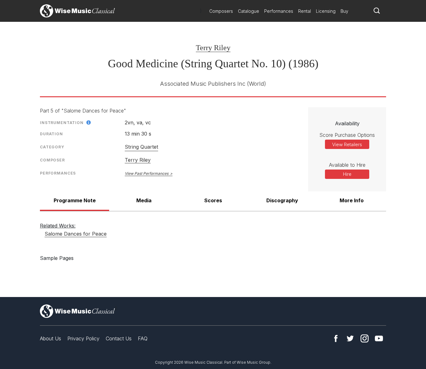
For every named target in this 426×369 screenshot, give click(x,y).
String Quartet (141, 147)
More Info (352, 200)
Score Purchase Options (347, 135)
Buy (344, 11)
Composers (221, 11)
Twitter (350, 338)
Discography (282, 200)
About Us (50, 338)
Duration (51, 134)
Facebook (336, 338)
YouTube (379, 338)
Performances (278, 11)
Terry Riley (213, 48)
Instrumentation (62, 122)
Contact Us (119, 338)
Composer (52, 160)
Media (144, 200)
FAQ (143, 338)
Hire (347, 174)
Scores (213, 200)
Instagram (365, 338)
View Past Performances (146, 173)
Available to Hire (347, 165)
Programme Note (75, 200)
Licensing (326, 11)
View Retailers (347, 144)
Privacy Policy (83, 338)
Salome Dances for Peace (76, 234)
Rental (304, 11)
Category (52, 147)
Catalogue (248, 11)
